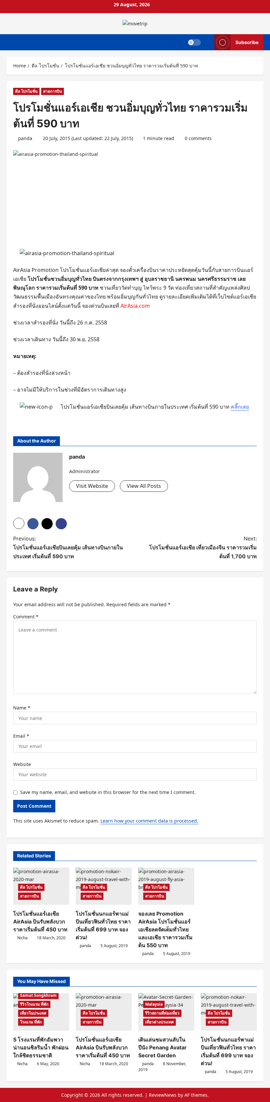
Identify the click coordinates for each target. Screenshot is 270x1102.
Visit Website (92, 486)
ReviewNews (162, 1095)
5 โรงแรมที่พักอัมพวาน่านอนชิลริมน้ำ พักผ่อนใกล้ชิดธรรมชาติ (40, 1047)
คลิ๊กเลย (240, 406)
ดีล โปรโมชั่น (26, 91)
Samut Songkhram (38, 995)
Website (22, 764)
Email (21, 736)
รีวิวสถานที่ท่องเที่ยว (162, 1013)
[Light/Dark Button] (194, 42)
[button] (18, 523)
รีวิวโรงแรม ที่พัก (34, 1004)
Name (21, 708)
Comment (26, 616)
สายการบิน (52, 91)
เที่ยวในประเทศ (33, 1013)
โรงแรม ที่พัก (31, 1022)
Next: (203, 547)
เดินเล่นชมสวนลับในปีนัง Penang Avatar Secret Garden (162, 1047)
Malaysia (154, 1004)
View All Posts (144, 486)
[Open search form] (207, 42)
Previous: (68, 547)
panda (25, 138)
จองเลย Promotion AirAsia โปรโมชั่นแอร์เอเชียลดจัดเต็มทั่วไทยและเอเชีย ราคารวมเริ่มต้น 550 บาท (165, 929)
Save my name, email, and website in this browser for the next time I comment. (108, 792)
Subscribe (246, 42)
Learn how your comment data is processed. (149, 821)
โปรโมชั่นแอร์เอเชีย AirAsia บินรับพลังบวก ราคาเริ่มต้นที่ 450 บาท (40, 921)
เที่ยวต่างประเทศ (159, 1022)
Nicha (22, 938)
